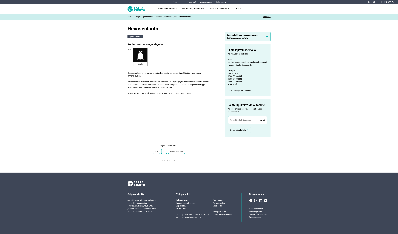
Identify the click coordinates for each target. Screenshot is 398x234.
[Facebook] (251, 200)
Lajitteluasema (134, 37)
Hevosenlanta (185, 17)
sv (389, 2)
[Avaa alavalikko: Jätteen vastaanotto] (176, 8)
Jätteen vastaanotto (165, 8)
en (385, 2)
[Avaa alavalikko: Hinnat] (178, 2)
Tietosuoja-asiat (255, 211)
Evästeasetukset (256, 209)
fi (382, 2)
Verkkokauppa (206, 2)
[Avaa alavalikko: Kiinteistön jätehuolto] (203, 8)
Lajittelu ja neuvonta (218, 8)
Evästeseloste (255, 217)
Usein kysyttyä (190, 2)
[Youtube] (266, 200)
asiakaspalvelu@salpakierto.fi (188, 217)
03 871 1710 (194, 214)
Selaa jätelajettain (238, 130)
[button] (156, 151)
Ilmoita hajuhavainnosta (222, 214)
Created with (168, 160)
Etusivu (130, 17)
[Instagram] (256, 200)
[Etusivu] (136, 9)
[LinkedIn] (261, 200)
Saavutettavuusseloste (258, 214)
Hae (370, 2)
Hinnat (174, 2)
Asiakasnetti (221, 2)
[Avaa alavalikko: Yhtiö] (240, 8)
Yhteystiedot (218, 200)
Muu (129, 49)
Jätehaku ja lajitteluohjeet (166, 17)
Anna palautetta (219, 212)
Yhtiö (236, 8)
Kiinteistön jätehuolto (192, 8)
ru (393, 2)
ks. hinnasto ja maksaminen (239, 90)
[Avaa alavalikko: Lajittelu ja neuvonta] (229, 8)
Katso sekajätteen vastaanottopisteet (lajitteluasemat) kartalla (242, 36)
